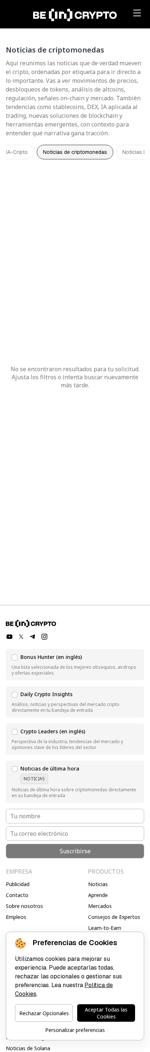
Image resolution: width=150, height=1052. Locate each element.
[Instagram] (44, 636)
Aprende (98, 895)
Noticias (98, 884)
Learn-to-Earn (104, 927)
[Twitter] (21, 636)
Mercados (100, 905)
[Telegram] (32, 636)
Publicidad (17, 884)
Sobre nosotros (24, 905)
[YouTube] (9, 636)
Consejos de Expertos (114, 916)
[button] (75, 664)
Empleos (16, 916)
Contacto (17, 895)
